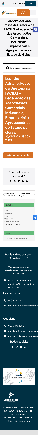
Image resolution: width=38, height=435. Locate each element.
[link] (35, 29)
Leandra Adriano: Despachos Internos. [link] (10, 194)
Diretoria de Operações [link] (12, 224)
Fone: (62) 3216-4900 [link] (20, 3)
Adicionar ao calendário (18, 155)
